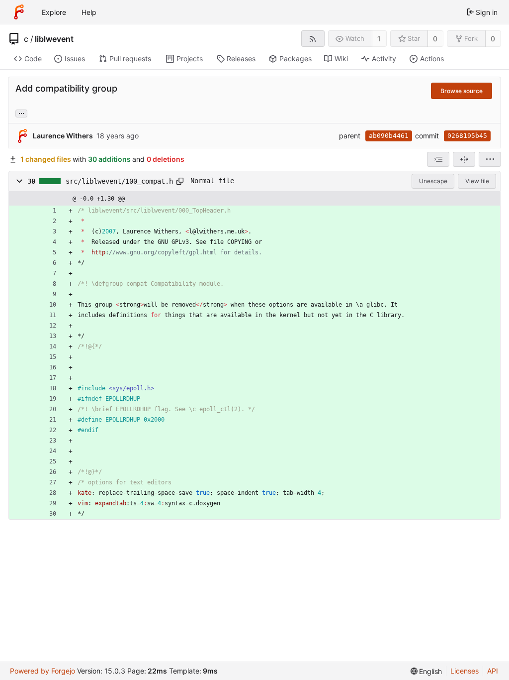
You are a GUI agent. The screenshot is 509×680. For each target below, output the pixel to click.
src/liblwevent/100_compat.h (119, 181)
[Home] (19, 12)
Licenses (464, 671)
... (21, 112)
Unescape (433, 181)
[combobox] (438, 159)
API (492, 671)
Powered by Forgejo (42, 671)
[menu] (490, 159)
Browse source (461, 91)
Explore (54, 12)
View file (477, 181)
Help (89, 12)
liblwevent (54, 39)
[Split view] (464, 159)
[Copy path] (180, 181)
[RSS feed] (313, 38)
